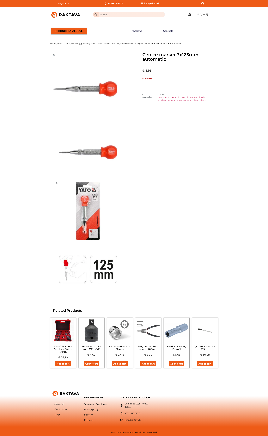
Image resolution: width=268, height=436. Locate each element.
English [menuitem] (62, 3)
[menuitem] (64, 3)
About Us (137, 31)
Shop (57, 414)
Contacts (168, 31)
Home (53, 43)
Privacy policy (91, 409)
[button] (54, 55)
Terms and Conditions (95, 404)
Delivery (88, 414)
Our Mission (60, 409)
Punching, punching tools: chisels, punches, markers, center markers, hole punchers (109, 43)
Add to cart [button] (63, 363)
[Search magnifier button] (96, 14)
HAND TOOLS (63, 43)
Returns (88, 420)
